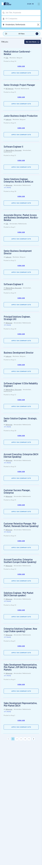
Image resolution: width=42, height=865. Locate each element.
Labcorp (8, 119)
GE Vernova (9, 89)
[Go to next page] (33, 738)
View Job (21, 66)
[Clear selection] (38, 25)
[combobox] (22, 12)
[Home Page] (8, 4)
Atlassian (9, 185)
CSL (7, 58)
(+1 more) (7, 187)
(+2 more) (7, 601)
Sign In (30, 4)
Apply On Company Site (21, 73)
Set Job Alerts (31, 42)
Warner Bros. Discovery (14, 150)
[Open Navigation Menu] (38, 4)
